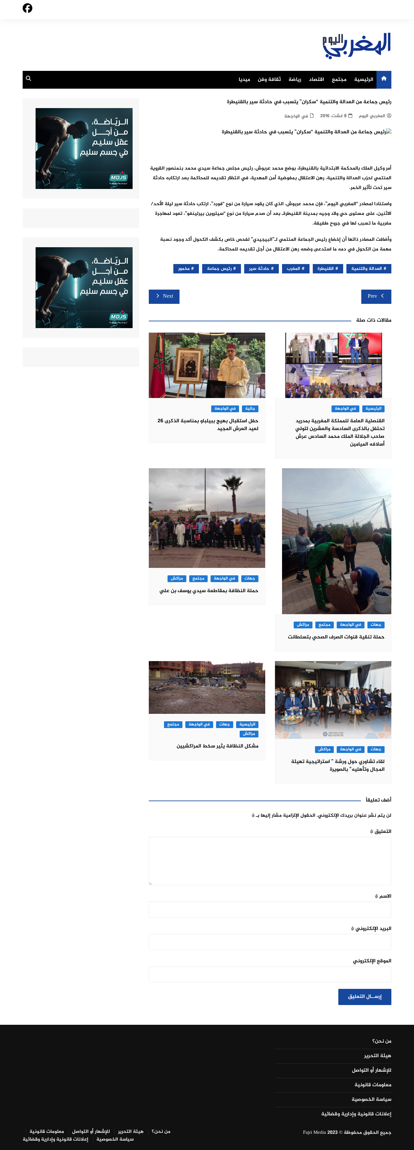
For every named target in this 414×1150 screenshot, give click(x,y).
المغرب (293, 268)
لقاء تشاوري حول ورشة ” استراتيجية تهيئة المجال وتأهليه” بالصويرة (338, 765)
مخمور (184, 268)
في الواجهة (296, 116)
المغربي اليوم (372, 116)
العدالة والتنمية (366, 268)
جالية (250, 408)
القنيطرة (326, 268)
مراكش (303, 625)
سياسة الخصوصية (371, 1100)
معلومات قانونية (372, 1085)
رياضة (295, 79)
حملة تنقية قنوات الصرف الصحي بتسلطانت (336, 637)
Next (168, 296)
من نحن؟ (381, 1041)
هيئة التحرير (377, 1056)
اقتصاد (316, 79)
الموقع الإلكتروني (372, 961)
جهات (376, 625)
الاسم (383, 896)
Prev (372, 296)
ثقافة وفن (269, 79)
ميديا (244, 79)
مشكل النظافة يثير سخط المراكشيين (217, 746)
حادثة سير (259, 268)
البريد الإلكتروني (371, 928)
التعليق (380, 831)
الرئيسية (363, 79)
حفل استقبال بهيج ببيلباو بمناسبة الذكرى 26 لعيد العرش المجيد (208, 425)
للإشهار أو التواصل (371, 1071)
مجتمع (339, 79)
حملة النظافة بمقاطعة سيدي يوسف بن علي (208, 591)
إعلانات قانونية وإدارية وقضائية (356, 1114)
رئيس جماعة (219, 268)
